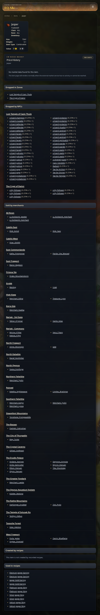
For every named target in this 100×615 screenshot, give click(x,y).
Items (16, 16)
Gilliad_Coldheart (17, 450)
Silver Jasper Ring (17, 595)
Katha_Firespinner (17, 253)
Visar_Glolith (15, 242)
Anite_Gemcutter (17, 465)
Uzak (55, 287)
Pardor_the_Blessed (61, 253)
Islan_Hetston (15, 527)
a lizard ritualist (59, 127)
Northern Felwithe (15, 376)
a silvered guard (59, 159)
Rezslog (13, 287)
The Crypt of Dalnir (17, 98)
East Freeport (12, 261)
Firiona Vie (11, 272)
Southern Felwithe (15, 399)
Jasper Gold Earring (18, 580)
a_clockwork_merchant (19, 220)
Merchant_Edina (16, 298)
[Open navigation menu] (92, 6)
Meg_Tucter (14, 439)
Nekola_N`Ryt (15, 335)
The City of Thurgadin (16, 435)
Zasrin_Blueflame (60, 538)
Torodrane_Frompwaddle (20, 417)
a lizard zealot (58, 150)
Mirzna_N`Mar (15, 332)
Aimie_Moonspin (17, 347)
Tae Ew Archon (59, 169)
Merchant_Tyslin (16, 380)
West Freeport (13, 534)
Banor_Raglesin (16, 265)
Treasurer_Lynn (59, 298)
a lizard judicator (17, 153)
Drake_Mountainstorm (19, 276)
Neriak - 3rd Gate (14, 317)
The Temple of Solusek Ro (18, 512)
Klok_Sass (57, 231)
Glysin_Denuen (16, 471)
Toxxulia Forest (13, 523)
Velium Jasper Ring (17, 602)
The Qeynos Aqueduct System (20, 489)
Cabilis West (12, 238)
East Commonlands (15, 249)
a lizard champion (17, 118)
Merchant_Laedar (17, 482)
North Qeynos (13, 365)
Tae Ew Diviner (59, 172)
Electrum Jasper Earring (19, 572)
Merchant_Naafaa (17, 310)
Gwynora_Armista (60, 461)
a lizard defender (17, 124)
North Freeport (13, 343)
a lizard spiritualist (60, 140)
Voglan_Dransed (16, 541)
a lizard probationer (18, 176)
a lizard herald (15, 143)
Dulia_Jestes (15, 538)
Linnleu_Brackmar (60, 391)
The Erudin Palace (14, 458)
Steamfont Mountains (17, 413)
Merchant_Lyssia (17, 406)
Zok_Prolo (57, 504)
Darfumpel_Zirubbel (18, 504)
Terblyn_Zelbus (16, 516)
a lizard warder (59, 143)
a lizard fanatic (16, 134)
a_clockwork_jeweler (18, 216)
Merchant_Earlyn (17, 403)
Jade (54, 347)
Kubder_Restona (16, 493)
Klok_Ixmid (14, 231)
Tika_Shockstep (59, 468)
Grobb (9, 283)
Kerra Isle (10, 306)
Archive (7, 16)
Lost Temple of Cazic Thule (21, 94)
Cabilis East (11, 227)
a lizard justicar (16, 159)
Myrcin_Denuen (59, 465)
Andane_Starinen (17, 461)
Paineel (9, 387)
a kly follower (15, 190)
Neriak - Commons (15, 328)
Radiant (56, 166)
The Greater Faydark (16, 478)
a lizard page (15, 169)
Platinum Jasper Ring (18, 587)
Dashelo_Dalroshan (18, 428)
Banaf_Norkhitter (17, 358)
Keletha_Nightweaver (18, 391)
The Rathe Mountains (16, 501)
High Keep (11, 294)
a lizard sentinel (59, 130)
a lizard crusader (16, 121)
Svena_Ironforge (16, 369)
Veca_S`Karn (58, 332)
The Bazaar (11, 424)
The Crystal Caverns (15, 446)
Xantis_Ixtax (58, 321)
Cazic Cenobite (59, 163)
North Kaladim (13, 354)
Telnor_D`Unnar (16, 321)
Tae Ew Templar (59, 176)
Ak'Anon (10, 213)
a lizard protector (60, 118)
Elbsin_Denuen (16, 468)
